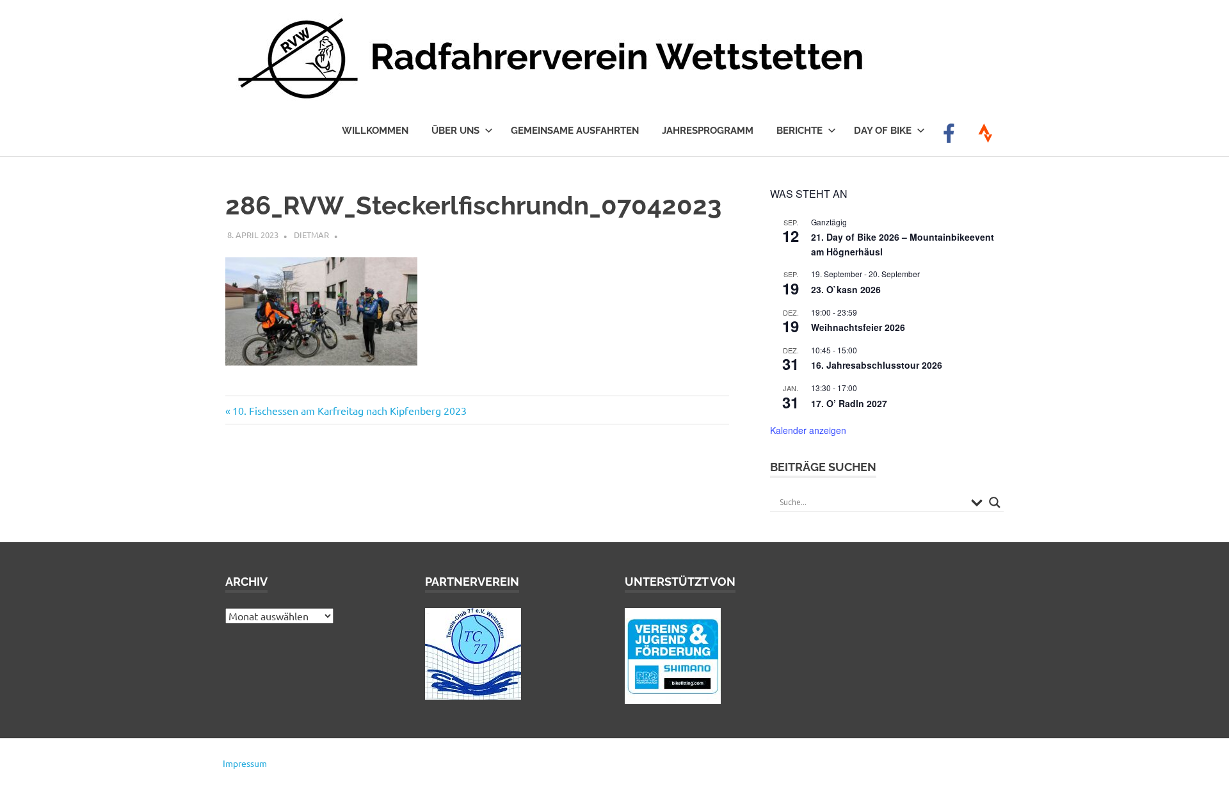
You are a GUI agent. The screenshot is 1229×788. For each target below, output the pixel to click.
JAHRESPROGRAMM (707, 130)
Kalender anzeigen (808, 430)
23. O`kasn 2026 (846, 289)
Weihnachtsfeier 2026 (858, 327)
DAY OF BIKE (883, 130)
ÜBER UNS (455, 130)
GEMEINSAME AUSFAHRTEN (575, 130)
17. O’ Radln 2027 (849, 403)
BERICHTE (799, 130)
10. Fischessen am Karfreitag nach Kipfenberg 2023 (349, 410)
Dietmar (311, 234)
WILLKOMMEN (375, 130)
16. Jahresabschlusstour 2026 (876, 364)
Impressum (245, 763)
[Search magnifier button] (995, 502)
